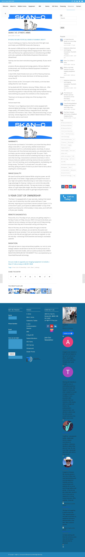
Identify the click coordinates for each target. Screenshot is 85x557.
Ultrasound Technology (66, 175)
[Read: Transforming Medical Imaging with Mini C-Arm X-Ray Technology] (61, 104)
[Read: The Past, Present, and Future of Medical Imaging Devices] (61, 112)
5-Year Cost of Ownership (19, 267)
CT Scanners (63, 142)
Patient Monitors (31, 338)
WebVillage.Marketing (37, 554)
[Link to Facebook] (72, 1)
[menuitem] (5, 6)
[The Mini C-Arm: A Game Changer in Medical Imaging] (16, 291)
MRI (73, 156)
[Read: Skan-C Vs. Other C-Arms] (61, 61)
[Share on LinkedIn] (30, 276)
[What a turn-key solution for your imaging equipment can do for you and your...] (83, 278)
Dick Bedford (66, 432)
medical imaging (64, 150)
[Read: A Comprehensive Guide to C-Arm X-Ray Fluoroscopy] (61, 40)
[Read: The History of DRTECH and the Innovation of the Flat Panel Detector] (61, 93)
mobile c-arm (64, 153)
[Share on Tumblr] (35, 276)
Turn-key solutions (65, 170)
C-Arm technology (65, 136)
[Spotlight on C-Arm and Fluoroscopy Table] (27, 291)
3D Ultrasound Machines (66, 125)
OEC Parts (29, 342)
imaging (69, 145)
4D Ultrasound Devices (66, 128)
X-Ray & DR (29, 335)
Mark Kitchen (66, 468)
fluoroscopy (70, 142)
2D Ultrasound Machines (66, 122)
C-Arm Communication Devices (31, 326)
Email (10, 329)
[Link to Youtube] (82, 1)
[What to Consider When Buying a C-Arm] (1, 278)
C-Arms (28, 314)
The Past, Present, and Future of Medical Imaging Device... (70, 114)
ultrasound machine (65, 172)
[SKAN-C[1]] (30, 22)
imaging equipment (65, 147)
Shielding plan (64, 167)
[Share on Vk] (40, 276)
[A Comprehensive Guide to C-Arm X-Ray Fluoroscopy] (49, 291)
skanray (37, 267)
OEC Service (30, 345)
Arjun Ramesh (67, 348)
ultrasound (73, 170)
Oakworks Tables (31, 320)
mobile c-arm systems (66, 156)
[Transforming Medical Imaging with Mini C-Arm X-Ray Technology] (43, 291)
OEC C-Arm (72, 159)
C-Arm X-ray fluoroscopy (66, 139)
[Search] (5, 13)
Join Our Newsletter (49, 338)
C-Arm (18, 35)
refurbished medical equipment (68, 164)
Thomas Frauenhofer (68, 378)
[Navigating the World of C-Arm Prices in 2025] (21, 291)
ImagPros (65, 325)
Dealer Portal (30, 352)
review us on (67, 333)
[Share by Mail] (49, 276)
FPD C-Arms (63, 145)
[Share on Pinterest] (25, 276)
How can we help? (13, 338)
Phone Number (13, 323)
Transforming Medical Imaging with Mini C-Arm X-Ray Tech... (70, 105)
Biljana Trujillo (67, 531)
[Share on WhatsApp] (20, 276)
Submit (12, 354)
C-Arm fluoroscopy (69, 133)
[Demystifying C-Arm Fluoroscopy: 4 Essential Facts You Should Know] (38, 291)
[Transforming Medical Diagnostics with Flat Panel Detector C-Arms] (32, 291)
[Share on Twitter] (15, 276)
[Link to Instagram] (74, 1)
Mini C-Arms (30, 317)
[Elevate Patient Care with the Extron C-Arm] (11, 291)
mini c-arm (72, 150)
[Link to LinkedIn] (77, 1)
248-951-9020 (11, 1)
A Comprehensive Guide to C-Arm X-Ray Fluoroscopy (70, 41)
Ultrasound (30, 348)
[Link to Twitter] (79, 1)
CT (73, 139)
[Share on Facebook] (10, 276)
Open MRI (63, 161)
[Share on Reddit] (44, 276)
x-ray (74, 175)
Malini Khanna (67, 507)
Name (10, 315)
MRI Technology (64, 159)
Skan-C (32, 267)
